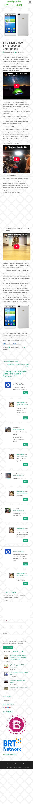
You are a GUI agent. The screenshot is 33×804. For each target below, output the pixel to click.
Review (6, 347)
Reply (25, 393)
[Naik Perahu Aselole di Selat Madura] (6, 681)
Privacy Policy (23, 763)
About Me (14, 763)
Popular (7, 651)
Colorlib (15, 767)
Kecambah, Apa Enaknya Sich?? (19, 688)
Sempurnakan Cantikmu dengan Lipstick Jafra (18, 365)
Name (5, 621)
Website (5, 633)
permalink (5, 349)
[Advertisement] (16, 210)
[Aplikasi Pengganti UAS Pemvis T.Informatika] (6, 666)
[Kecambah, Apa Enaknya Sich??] (6, 689)
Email (5, 627)
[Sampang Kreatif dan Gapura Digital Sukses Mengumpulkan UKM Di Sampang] (6, 656)
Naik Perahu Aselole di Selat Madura (17, 681)
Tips (22, 347)
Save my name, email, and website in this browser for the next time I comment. (14, 643)
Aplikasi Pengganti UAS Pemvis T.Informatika (18, 666)
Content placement (15, 347)
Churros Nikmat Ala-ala (11, 361)
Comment (6, 600)
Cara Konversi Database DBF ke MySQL (19, 673)
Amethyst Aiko (20, 52)
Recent (15, 651)
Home (8, 763)
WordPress (26, 767)
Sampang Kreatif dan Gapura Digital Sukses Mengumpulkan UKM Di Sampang (18, 657)
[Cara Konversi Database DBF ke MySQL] (6, 674)
